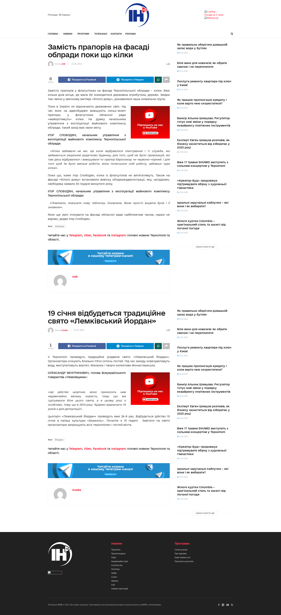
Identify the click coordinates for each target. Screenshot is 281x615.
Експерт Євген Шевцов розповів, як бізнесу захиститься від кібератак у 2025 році (203, 144)
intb (63, 64)
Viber (87, 235)
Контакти (116, 34)
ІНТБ (60, 605)
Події (113, 557)
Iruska (64, 330)
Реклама (130, 34)
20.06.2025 (183, 108)
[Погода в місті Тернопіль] (218, 11)
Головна (53, 34)
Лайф (113, 573)
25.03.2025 (183, 233)
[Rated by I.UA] (55, 573)
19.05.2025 (183, 152)
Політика (115, 569)
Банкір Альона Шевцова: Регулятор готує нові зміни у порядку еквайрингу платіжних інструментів (203, 122)
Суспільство (116, 565)
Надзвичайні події (119, 561)
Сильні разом (181, 550)
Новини (67, 34)
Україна (114, 581)
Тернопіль (115, 550)
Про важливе (181, 553)
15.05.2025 (183, 170)
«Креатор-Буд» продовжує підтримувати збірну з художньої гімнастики (201, 184)
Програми (83, 34)
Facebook (99, 235)
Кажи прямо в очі (182, 557)
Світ (113, 585)
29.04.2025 (183, 211)
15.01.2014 (76, 64)
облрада (59, 226)
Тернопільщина (118, 553)
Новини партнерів (119, 589)
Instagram (118, 235)
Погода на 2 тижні (213, 14)
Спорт (114, 577)
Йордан (59, 440)
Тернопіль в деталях (184, 561)
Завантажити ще (205, 247)
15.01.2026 (183, 71)
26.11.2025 (183, 89)
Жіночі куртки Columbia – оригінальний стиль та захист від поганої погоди (201, 224)
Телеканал (100, 34)
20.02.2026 (183, 53)
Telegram (75, 235)
